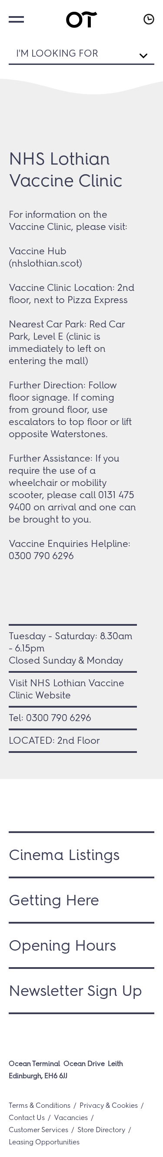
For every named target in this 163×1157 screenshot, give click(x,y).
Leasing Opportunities (44, 1142)
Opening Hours (62, 945)
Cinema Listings (64, 855)
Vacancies (71, 1117)
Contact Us (27, 1117)
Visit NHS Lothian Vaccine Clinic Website (66, 689)
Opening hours (147, 19)
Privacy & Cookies (109, 1105)
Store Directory (101, 1130)
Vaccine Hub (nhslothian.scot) (45, 257)
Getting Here (54, 900)
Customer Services (38, 1130)
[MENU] (15, 18)
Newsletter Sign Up (75, 991)
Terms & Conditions (39, 1105)
